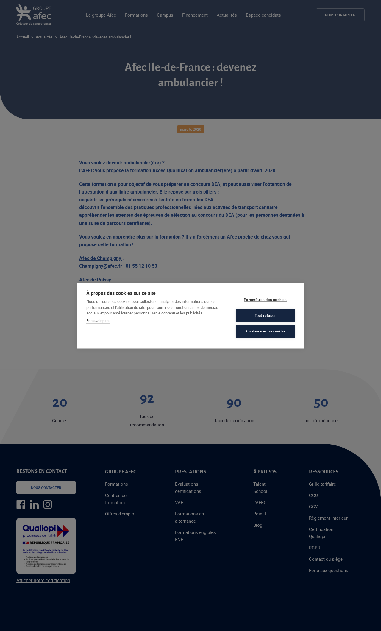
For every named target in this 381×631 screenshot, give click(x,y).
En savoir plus (98, 320)
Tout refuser (265, 316)
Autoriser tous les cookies (265, 331)
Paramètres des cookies (265, 300)
